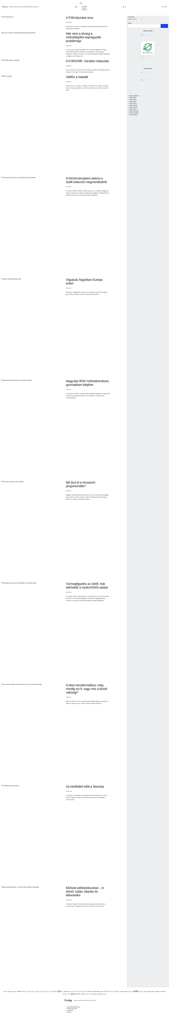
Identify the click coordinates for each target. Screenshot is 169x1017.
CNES (50, 991)
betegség (32, 991)
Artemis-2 (24, 991)
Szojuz (90, 993)
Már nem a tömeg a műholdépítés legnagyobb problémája (83, 37)
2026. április (133, 103)
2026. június (132, 99)
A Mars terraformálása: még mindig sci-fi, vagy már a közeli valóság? (86, 688)
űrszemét (99, 993)
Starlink (78, 993)
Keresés (130, 23)
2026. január (133, 109)
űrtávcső (104, 993)
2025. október (133, 114)
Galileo (81, 991)
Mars (126, 991)
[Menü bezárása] (81, 3)
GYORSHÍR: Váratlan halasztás (87, 61)
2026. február (133, 107)
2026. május (132, 101)
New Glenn (141, 991)
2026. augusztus (134, 95)
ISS (105, 991)
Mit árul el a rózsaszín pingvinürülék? (80, 484)
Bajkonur (29, 991)
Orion (145, 991)
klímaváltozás (116, 991)
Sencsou (157, 991)
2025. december (134, 110)
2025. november (134, 112)
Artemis (19, 991)
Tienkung (94, 993)
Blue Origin (37, 991)
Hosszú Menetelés (95, 991)
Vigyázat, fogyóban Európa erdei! (84, 281)
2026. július (132, 97)
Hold (88, 991)
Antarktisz (9, 991)
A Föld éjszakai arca (79, 17)
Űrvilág (5, 7)
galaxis (78, 991)
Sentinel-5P (65, 993)
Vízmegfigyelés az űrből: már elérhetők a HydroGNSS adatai (87, 585)
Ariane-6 (14, 991)
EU (62, 991)
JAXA (108, 991)
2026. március (133, 105)
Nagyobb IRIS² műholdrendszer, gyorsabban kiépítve (87, 382)
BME (41, 991)
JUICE (112, 991)
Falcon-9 (66, 991)
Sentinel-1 (163, 991)
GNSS (85, 991)
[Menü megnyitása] (76, 7)
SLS (69, 993)
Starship (83, 993)
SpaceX (72, 994)
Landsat (122, 991)
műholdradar (130, 991)
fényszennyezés (73, 991)
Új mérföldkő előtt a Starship (85, 786)
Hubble (102, 991)
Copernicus (54, 991)
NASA (136, 991)
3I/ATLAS (5, 991)
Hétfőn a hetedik (77, 77)
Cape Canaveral (45, 991)
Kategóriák (131, 17)
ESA (59, 991)
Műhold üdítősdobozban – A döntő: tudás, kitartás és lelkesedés (85, 891)
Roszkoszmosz (150, 991)
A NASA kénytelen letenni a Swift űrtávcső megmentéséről (86, 180)
